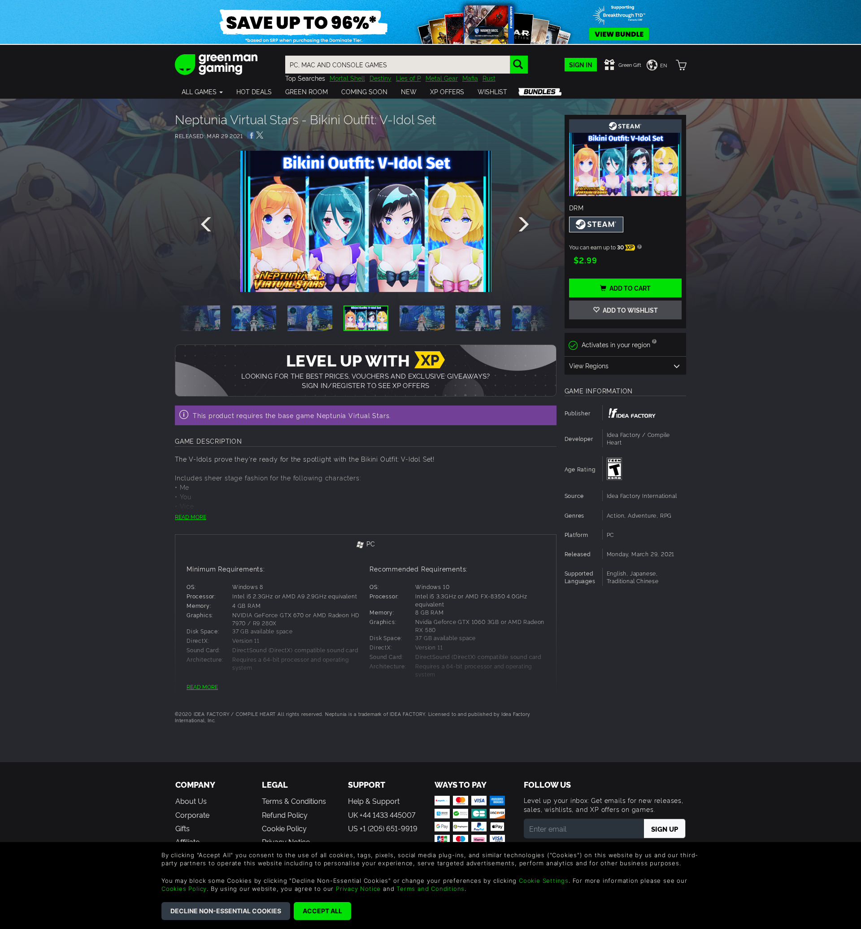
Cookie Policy (284, 828)
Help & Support (374, 801)
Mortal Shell (347, 78)
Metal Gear (442, 78)
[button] (202, 91)
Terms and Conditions (430, 888)
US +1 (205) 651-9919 (382, 828)
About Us (191, 801)
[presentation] (207, 225)
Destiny (380, 78)
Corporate (192, 815)
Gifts (182, 828)
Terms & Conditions (294, 801)
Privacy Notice (358, 888)
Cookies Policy (184, 888)
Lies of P (408, 78)
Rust (489, 78)
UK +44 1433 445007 (381, 815)
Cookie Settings (544, 880)
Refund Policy (285, 815)
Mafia (470, 78)
